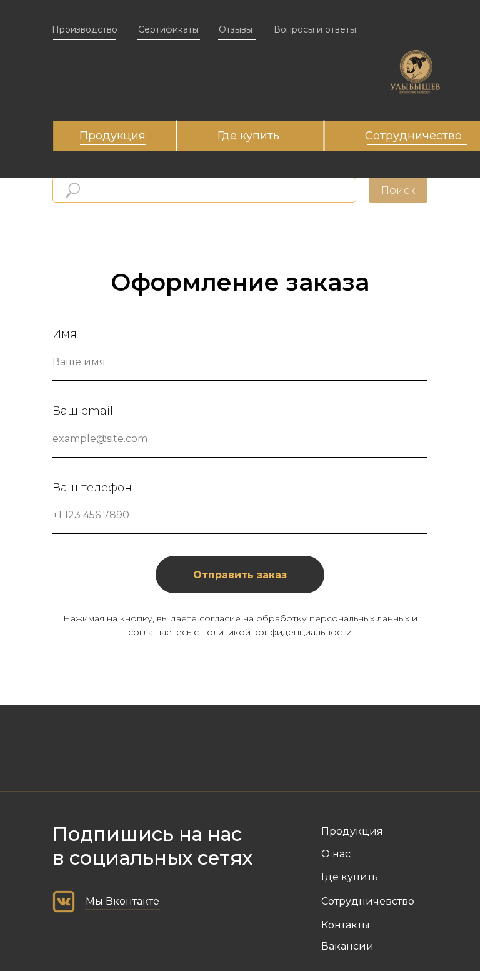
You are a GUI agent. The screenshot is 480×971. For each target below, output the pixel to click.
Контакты (345, 925)
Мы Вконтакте (122, 901)
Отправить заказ (240, 575)
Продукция (112, 136)
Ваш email (82, 411)
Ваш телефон (92, 488)
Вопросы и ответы (315, 29)
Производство (85, 29)
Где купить (248, 136)
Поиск (398, 190)
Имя (64, 334)
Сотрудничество (413, 136)
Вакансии (347, 946)
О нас (336, 854)
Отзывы (235, 29)
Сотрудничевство (367, 901)
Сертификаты (168, 29)
